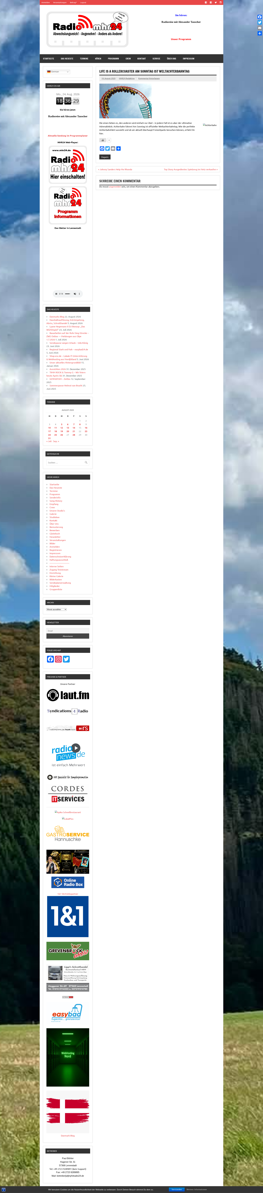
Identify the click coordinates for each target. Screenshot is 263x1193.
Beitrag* (73, 2)
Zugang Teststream (59, 569)
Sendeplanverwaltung (60, 582)
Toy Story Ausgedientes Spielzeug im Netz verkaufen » (191, 169)
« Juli (49, 441)
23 (86, 431)
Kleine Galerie (56, 576)
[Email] (259, 28)
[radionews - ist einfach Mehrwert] (67, 769)
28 (74, 434)
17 (49, 431)
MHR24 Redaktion (127, 78)
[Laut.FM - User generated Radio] (67, 700)
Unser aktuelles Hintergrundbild (65, 362)
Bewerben (55, 530)
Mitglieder (55, 586)
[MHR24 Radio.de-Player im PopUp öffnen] (68, 183)
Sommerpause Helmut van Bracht (66, 385)
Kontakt (141, 58)
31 (49, 438)
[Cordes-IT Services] (67, 803)
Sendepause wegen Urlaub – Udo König (69, 342)
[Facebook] (259, 17)
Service (156, 58)
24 (49, 434)
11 (55, 427)
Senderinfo (55, 497)
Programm (113, 58)
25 (55, 434)
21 (74, 431)
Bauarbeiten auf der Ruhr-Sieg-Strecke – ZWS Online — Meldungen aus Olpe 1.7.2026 (67, 336)
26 (61, 434)
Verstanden (177, 1189)
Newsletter (55, 536)
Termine (84, 58)
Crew (128, 58)
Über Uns (171, 58)
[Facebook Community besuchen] (210, 2)
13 (68, 427)
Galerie (53, 513)
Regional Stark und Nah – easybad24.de (69, 349)
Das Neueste (67, 58)
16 (86, 427)
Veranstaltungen (59, 2)
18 (55, 431)
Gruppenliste (56, 589)
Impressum (188, 58)
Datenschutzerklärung (60, 556)
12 (61, 427)
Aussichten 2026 (58, 369)
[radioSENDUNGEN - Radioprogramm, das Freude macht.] (67, 728)
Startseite (48, 58)
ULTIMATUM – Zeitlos (60, 378)
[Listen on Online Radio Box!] (67, 887)
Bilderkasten (56, 579)
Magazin (104, 157)
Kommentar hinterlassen (149, 78)
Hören (98, 58)
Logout (83, 2)
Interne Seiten (57, 566)
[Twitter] (259, 22)
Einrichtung (55, 572)
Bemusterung (56, 527)
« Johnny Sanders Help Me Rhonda (115, 169)
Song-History (56, 500)
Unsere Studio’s (57, 510)
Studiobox (54, 517)
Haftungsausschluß (59, 559)
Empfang (54, 504)
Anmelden (46, 2)
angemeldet (115, 186)
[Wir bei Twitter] (215, 2)
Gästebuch (55, 533)
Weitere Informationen (197, 1189)
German (55, 71)
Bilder (52, 543)
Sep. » (56, 441)
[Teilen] (259, 33)
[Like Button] (102, 140)
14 (74, 427)
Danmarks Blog (57, 316)
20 (68, 431)
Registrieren (56, 549)
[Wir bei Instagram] (220, 2)
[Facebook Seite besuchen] (205, 2)
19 (61, 431)
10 (49, 427)
